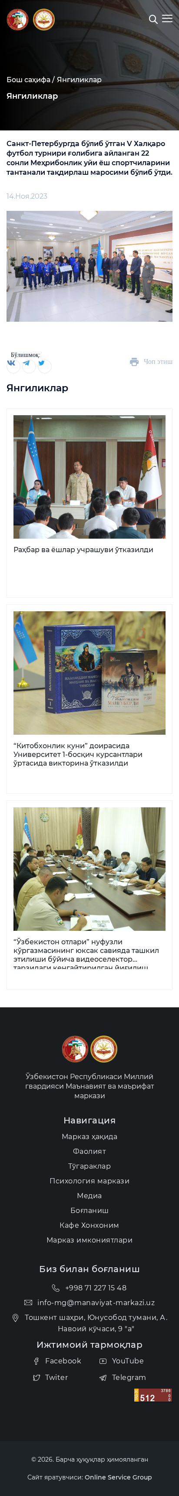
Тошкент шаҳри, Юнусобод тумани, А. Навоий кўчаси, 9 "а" (96, 1323)
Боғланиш (89, 1210)
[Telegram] (29, 366)
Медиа (89, 1196)
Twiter (56, 1377)
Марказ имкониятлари (89, 1240)
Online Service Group (118, 1477)
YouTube (128, 1361)
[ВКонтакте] (13, 366)
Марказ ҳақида (90, 1137)
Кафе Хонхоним (89, 1225)
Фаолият (89, 1151)
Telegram (129, 1377)
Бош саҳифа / (31, 80)
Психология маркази (89, 1181)
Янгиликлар (79, 80)
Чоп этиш (158, 361)
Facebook (63, 1361)
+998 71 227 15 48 (96, 1288)
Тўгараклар (89, 1166)
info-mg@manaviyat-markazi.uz (96, 1303)
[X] (44, 366)
